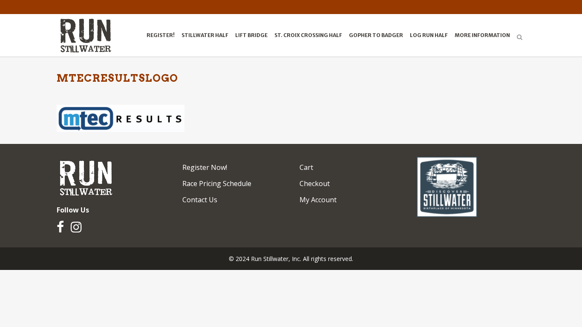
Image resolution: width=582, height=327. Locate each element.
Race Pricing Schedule (216, 183)
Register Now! (204, 167)
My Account (318, 199)
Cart (306, 167)
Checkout (315, 183)
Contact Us (199, 199)
